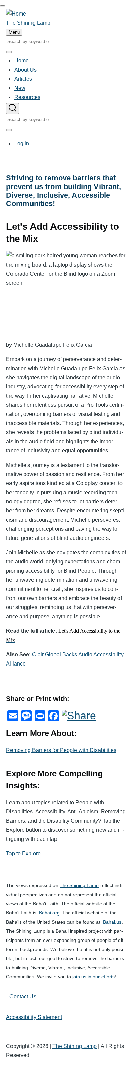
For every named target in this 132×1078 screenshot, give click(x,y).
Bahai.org (49, 913)
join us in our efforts (93, 976)
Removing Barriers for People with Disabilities (61, 750)
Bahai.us (112, 922)
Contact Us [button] (22, 996)
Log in (21, 143)
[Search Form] (12, 108)
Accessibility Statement (34, 1017)
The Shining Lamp (28, 23)
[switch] (2, 6)
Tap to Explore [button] (24, 853)
